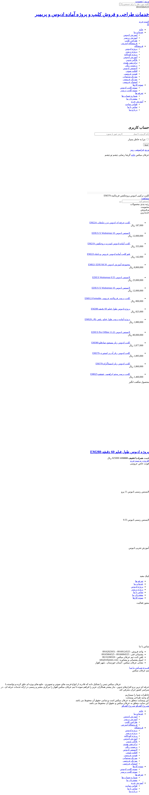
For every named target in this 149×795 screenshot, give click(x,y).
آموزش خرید (137, 101)
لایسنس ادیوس (130, 68)
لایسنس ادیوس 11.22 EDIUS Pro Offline (111, 332)
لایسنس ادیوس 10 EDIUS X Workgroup (111, 233)
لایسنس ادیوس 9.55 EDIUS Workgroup (111, 277)
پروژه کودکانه (130, 54)
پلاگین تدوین (131, 60)
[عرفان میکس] (136, 120)
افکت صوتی (131, 71)
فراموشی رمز (137, 150)
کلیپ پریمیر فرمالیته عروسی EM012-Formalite (108, 298)
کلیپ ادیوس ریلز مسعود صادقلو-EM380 (111, 342)
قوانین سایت (131, 104)
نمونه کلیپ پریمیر (128, 90)
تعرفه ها (139, 93)
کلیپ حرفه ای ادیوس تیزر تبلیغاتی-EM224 (110, 222)
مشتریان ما (131, 98)
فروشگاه (138, 46)
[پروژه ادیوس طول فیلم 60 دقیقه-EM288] (93, 445)
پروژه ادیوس (131, 49)
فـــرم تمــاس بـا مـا (139, 667)
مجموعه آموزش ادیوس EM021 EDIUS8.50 (109, 264)
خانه (141, 29)
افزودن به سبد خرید (139, 461)
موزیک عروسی (130, 79)
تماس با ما (132, 107)
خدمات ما (138, 32)
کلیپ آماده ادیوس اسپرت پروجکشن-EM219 (109, 243)
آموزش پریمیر (130, 38)
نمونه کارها (138, 85)
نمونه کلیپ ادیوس (128, 87)
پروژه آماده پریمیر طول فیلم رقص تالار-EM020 (108, 319)
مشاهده (145, 198)
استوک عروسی (130, 82)
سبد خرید (144, 21)
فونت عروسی (130, 74)
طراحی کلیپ (131, 40)
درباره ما (133, 110)
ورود (146, 150)
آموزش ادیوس (130, 35)
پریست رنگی (131, 65)
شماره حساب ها (129, 96)
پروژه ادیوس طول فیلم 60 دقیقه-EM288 (111, 309)
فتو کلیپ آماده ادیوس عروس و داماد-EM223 (109, 254)
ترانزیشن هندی (130, 62)
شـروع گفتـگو (142, 706)
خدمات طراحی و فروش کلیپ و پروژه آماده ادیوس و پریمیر (92, 14)
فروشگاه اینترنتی (129, 43)
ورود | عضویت (142, 1)
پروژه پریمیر (131, 51)
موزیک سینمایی (130, 76)
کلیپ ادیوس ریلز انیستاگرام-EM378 (113, 363)
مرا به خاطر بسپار (137, 139)
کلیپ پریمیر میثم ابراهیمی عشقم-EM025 (110, 374)
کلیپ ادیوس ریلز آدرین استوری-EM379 (111, 353)
